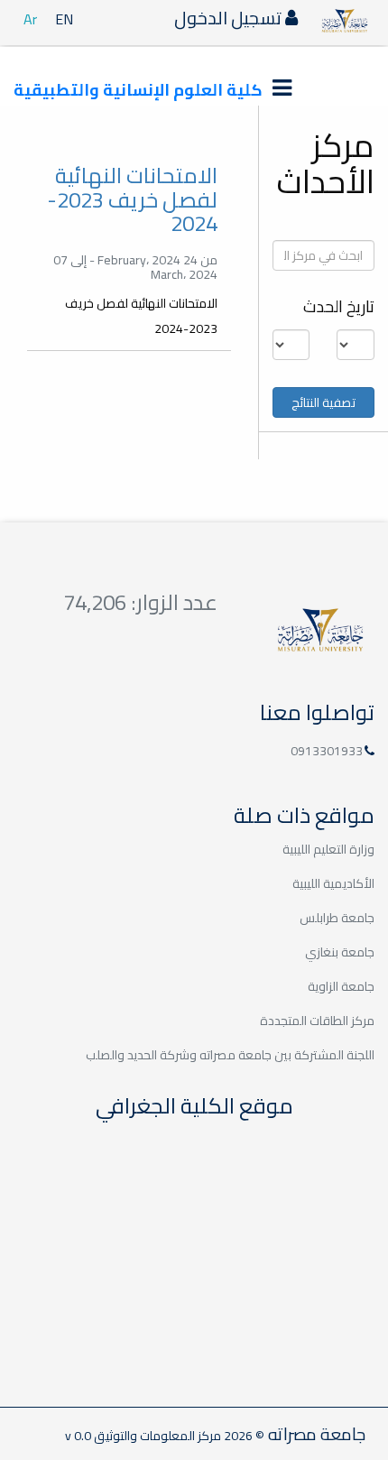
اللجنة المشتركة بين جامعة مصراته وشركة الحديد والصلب (230, 1055)
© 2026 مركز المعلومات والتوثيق (177, 1435)
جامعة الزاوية (341, 986)
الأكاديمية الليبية (333, 883)
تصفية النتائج (323, 402)
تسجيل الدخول (229, 17)
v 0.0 (78, 1435)
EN (64, 18)
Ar (30, 18)
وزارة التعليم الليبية (328, 849)
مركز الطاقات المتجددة (317, 1020)
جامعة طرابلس (337, 917)
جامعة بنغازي (339, 952)
